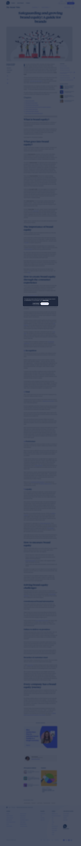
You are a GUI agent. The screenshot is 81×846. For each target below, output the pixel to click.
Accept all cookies (44, 303)
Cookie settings (36, 303)
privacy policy (46, 300)
